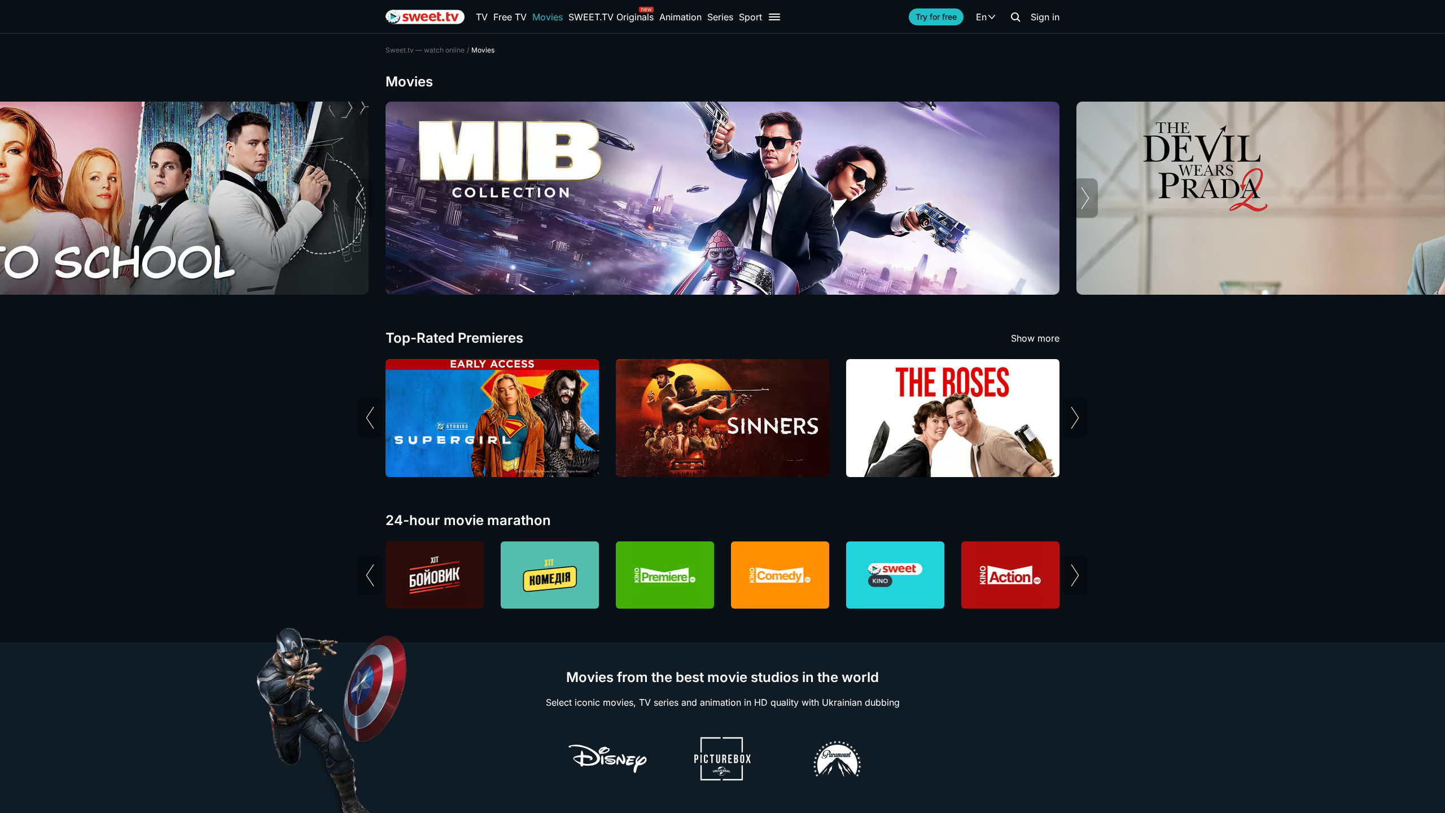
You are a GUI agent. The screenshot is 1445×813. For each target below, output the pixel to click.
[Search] (1015, 17)
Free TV (510, 17)
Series (720, 17)
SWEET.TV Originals (611, 17)
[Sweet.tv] (425, 17)
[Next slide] (1085, 198)
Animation (680, 17)
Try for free (936, 16)
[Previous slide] (360, 198)
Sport (750, 17)
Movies (547, 17)
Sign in (1045, 17)
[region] (722, 198)
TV (482, 17)
